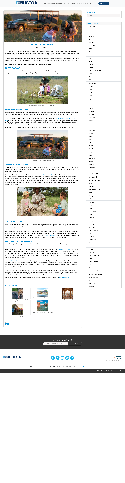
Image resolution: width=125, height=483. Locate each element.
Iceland (90, 124)
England (91, 99)
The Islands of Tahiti (94, 255)
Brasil (90, 58)
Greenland (91, 117)
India (90, 127)
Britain (90, 61)
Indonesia (91, 130)
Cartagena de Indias (94, 70)
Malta (90, 155)
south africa (92, 227)
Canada (90, 67)
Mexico (90, 161)
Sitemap (13, 371)
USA (89, 280)
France (90, 108)
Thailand (91, 252)
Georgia (91, 111)
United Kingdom (93, 277)
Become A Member (49, 3)
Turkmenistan (92, 268)
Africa (90, 30)
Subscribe (75, 344)
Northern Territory (94, 180)
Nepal (90, 171)
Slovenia (91, 224)
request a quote (64, 277)
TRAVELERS (66, 3)
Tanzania (91, 249)
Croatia (90, 86)
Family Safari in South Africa (46, 175)
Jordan (90, 146)
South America (93, 230)
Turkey (90, 265)
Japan (90, 142)
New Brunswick (93, 174)
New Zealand (92, 177)
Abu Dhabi (91, 27)
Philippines (92, 196)
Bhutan (90, 55)
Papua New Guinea (94, 189)
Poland (90, 199)
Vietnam (91, 287)
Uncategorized (93, 271)
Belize (90, 48)
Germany (91, 114)
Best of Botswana (50, 235)
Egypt (90, 95)
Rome (90, 208)
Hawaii (90, 120)
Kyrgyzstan (91, 152)
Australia (91, 42)
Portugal (91, 202)
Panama (91, 186)
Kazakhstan (92, 149)
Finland (90, 105)
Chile (90, 73)
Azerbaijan (91, 45)
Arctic (90, 33)
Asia (89, 39)
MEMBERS (59, 3)
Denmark (91, 92)
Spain (90, 233)
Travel (90, 258)
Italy (89, 139)
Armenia (91, 36)
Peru (90, 193)
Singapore (91, 221)
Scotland (91, 218)
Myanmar (91, 167)
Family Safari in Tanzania (14, 261)
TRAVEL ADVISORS (75, 3)
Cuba (90, 89)
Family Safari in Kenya (63, 249)
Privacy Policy (6, 371)
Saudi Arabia (92, 211)
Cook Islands (92, 83)
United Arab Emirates (95, 274)
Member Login (104, 3)
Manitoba (91, 158)
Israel (90, 136)
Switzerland (92, 240)
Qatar (90, 205)
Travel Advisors (93, 261)
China (90, 77)
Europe (90, 102)
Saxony (90, 214)
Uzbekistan (91, 283)
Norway (90, 183)
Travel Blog (84, 3)
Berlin (90, 52)
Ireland (90, 133)
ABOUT (92, 3)
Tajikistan (91, 246)
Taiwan (90, 243)
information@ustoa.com (88, 367)
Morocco (91, 164)
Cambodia (91, 64)
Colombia (91, 80)
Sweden (91, 236)
